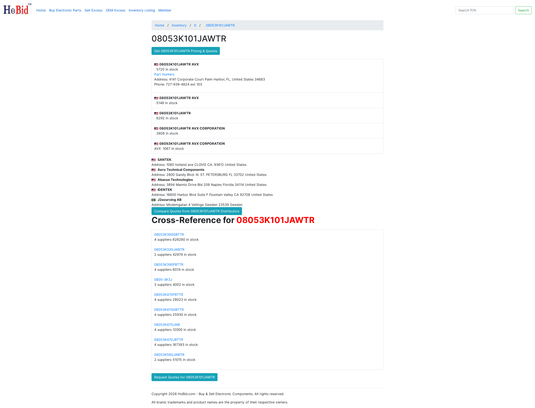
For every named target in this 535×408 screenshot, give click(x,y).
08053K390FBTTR (168, 264)
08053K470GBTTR (169, 309)
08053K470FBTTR (168, 294)
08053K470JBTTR (168, 339)
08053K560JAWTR (169, 355)
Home (41, 10)
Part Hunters (164, 74)
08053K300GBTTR (169, 234)
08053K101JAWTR (220, 25)
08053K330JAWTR (169, 249)
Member (164, 10)
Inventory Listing (142, 10)
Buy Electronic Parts (65, 10)
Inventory (179, 25)
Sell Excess (93, 10)
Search (523, 10)
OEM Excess (115, 10)
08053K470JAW (167, 324)
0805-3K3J (163, 279)
